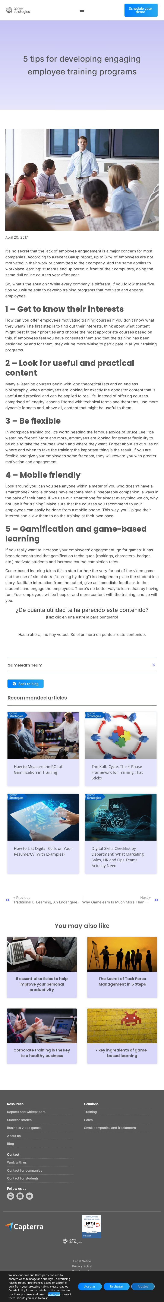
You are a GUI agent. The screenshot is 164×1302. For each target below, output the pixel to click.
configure (54, 1294)
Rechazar (116, 1286)
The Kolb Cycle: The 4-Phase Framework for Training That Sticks (117, 772)
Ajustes (143, 1286)
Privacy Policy (82, 1266)
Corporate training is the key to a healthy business (41, 1052)
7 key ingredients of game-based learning (122, 1052)
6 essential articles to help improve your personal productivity (42, 984)
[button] (82, 10)
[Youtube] (29, 1196)
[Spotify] (10, 1196)
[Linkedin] (20, 1196)
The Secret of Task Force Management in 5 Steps (122, 981)
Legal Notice (82, 1261)
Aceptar (89, 1286)
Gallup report (80, 257)
